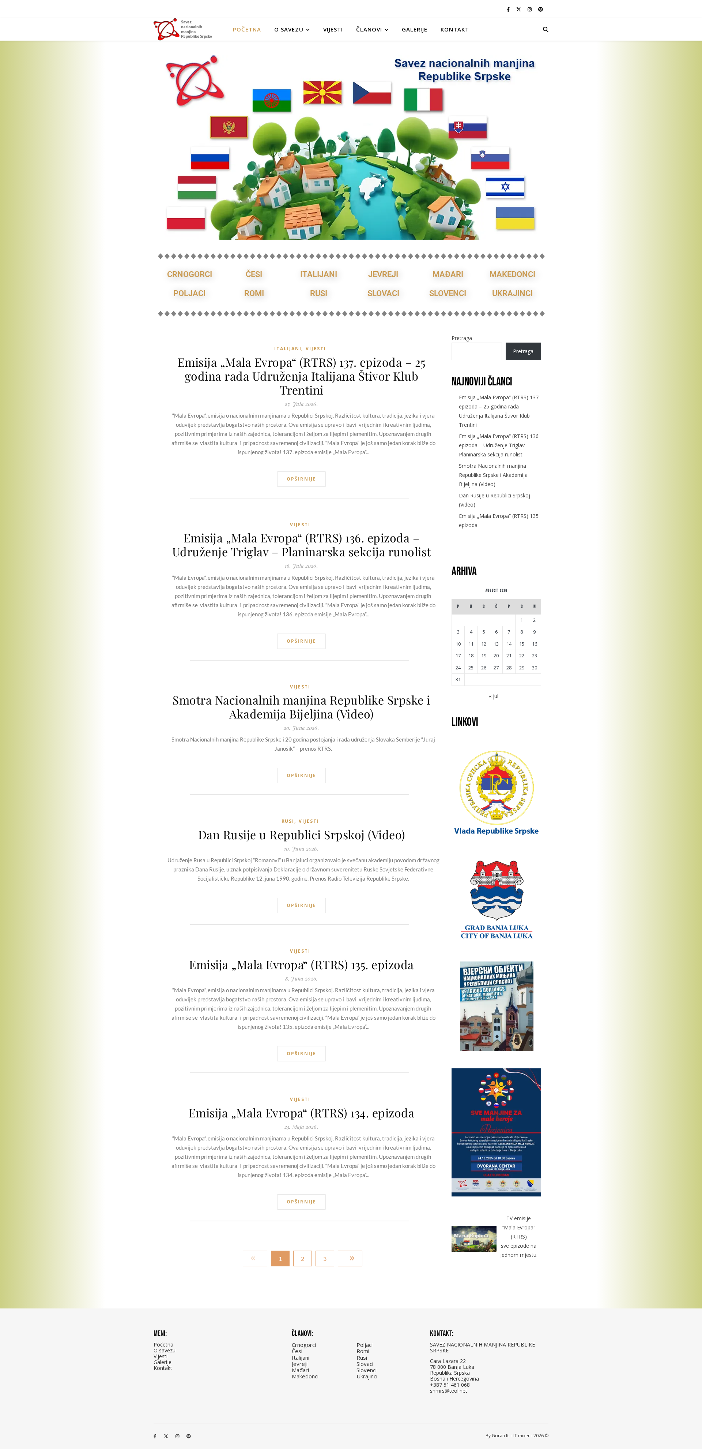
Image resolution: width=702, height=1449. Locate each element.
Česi (254, 274)
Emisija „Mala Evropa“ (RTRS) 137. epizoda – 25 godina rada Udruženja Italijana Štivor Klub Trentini (302, 376)
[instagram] (530, 9)
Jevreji (383, 274)
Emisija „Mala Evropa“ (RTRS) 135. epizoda (301, 964)
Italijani (318, 274)
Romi (254, 293)
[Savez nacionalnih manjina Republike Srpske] (183, 29)
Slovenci (447, 293)
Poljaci (189, 293)
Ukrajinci (512, 293)
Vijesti (333, 29)
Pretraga (462, 338)
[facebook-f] (509, 9)
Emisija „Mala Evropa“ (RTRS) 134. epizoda (302, 1113)
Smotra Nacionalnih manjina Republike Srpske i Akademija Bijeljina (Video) (301, 707)
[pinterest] (540, 9)
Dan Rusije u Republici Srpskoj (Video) (301, 834)
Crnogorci (189, 274)
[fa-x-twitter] (519, 9)
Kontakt (455, 29)
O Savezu (288, 29)
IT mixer (521, 1436)
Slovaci (383, 293)
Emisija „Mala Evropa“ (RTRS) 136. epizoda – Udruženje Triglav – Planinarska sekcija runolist (301, 545)
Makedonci (512, 274)
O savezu (165, 1350)
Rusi (318, 293)
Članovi (369, 29)
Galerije (414, 29)
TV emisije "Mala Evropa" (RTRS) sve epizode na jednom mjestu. (518, 1236)
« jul (493, 695)
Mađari (448, 274)
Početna (247, 29)
